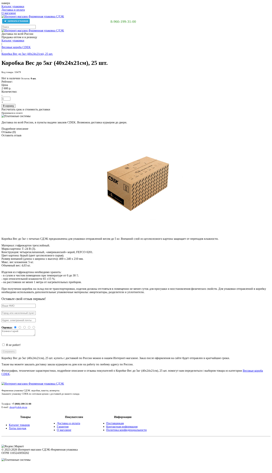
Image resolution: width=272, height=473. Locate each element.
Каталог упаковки (12, 6)
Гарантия (62, 426)
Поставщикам (115, 423)
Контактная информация (121, 426)
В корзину (8, 105)
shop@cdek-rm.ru (18, 407)
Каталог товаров (19, 424)
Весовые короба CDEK (16, 47)
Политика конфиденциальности (126, 429)
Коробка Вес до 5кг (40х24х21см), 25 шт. (27, 53)
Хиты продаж (17, 428)
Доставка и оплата (13, 9)
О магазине (8, 13)
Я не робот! (13, 344)
